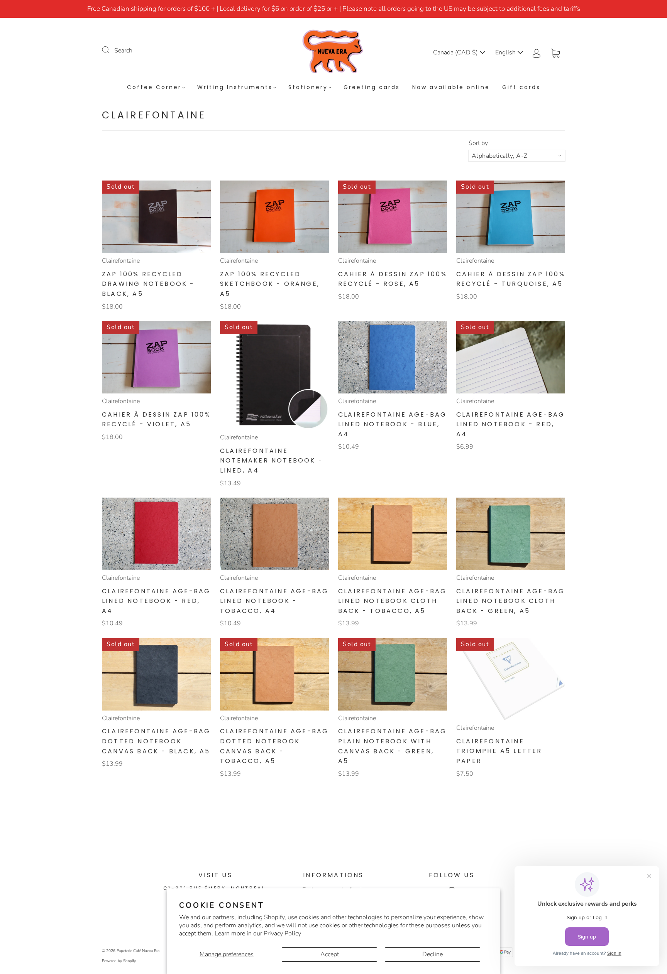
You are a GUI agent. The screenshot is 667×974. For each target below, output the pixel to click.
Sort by (478, 143)
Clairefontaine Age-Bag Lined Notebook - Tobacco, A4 (274, 601)
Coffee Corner (154, 87)
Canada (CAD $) (456, 52)
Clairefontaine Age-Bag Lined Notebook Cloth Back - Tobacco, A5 (392, 601)
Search (123, 50)
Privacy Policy (282, 933)
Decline (432, 954)
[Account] (536, 52)
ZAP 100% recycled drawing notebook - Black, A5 (148, 284)
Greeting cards (372, 87)
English (506, 52)
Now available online (451, 87)
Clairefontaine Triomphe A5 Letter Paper (499, 751)
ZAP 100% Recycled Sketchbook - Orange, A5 (270, 284)
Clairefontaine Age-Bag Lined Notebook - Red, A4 (510, 424)
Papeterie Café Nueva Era (138, 951)
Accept (329, 954)
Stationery (308, 87)
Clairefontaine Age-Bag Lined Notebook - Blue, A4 (392, 424)
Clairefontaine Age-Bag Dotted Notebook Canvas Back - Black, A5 (156, 741)
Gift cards (521, 87)
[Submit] (110, 49)
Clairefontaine (121, 261)
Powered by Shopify (119, 961)
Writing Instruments (235, 87)
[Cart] (555, 52)
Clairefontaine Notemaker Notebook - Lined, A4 (271, 460)
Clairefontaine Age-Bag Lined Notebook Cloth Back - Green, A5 (510, 601)
